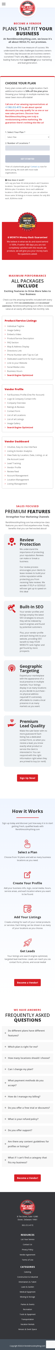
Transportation (27, 1319)
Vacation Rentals (27, 1324)
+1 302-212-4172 (13, 107)
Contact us (35, 166)
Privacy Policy (27, 1249)
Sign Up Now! (27, 778)
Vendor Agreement (27, 1254)
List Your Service (27, 1239)
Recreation (27, 1309)
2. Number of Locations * (17, 143)
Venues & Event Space (27, 1329)
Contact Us (27, 1244)
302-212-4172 (27, 1225)
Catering (27, 1272)
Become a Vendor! (27, 982)
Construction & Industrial (27, 1277)
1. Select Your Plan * (15, 132)
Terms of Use (27, 1260)
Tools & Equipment (28, 1314)
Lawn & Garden (27, 1287)
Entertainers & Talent (27, 1282)
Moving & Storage (27, 1297)
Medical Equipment (27, 1292)
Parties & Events (27, 1304)
